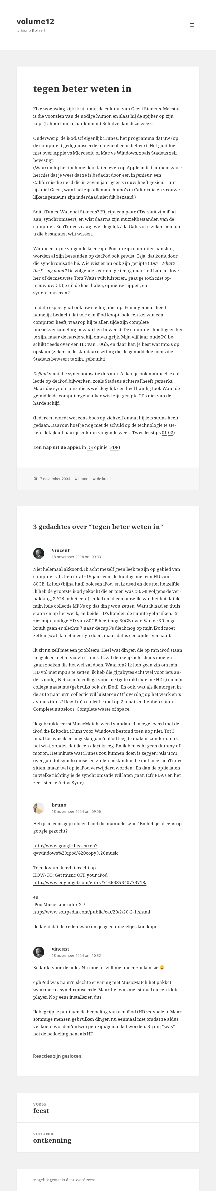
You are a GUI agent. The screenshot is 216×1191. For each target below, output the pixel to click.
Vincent (61, 550)
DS (90, 447)
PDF (114, 447)
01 (164, 432)
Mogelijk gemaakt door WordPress (64, 1179)
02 (170, 432)
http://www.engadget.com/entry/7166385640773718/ (89, 882)
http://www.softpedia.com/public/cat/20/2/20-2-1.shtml (91, 912)
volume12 (35, 21)
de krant (104, 478)
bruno (83, 478)
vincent (60, 949)
